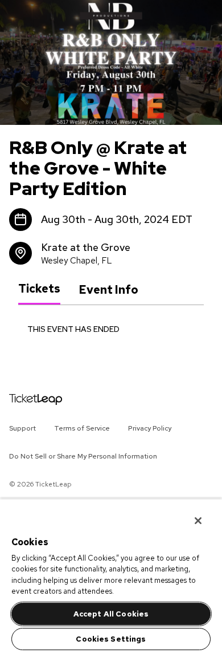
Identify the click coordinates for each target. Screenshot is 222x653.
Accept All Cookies (111, 614)
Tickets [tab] (39, 289)
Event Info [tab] (108, 289)
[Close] (190, 513)
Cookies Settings (111, 639)
